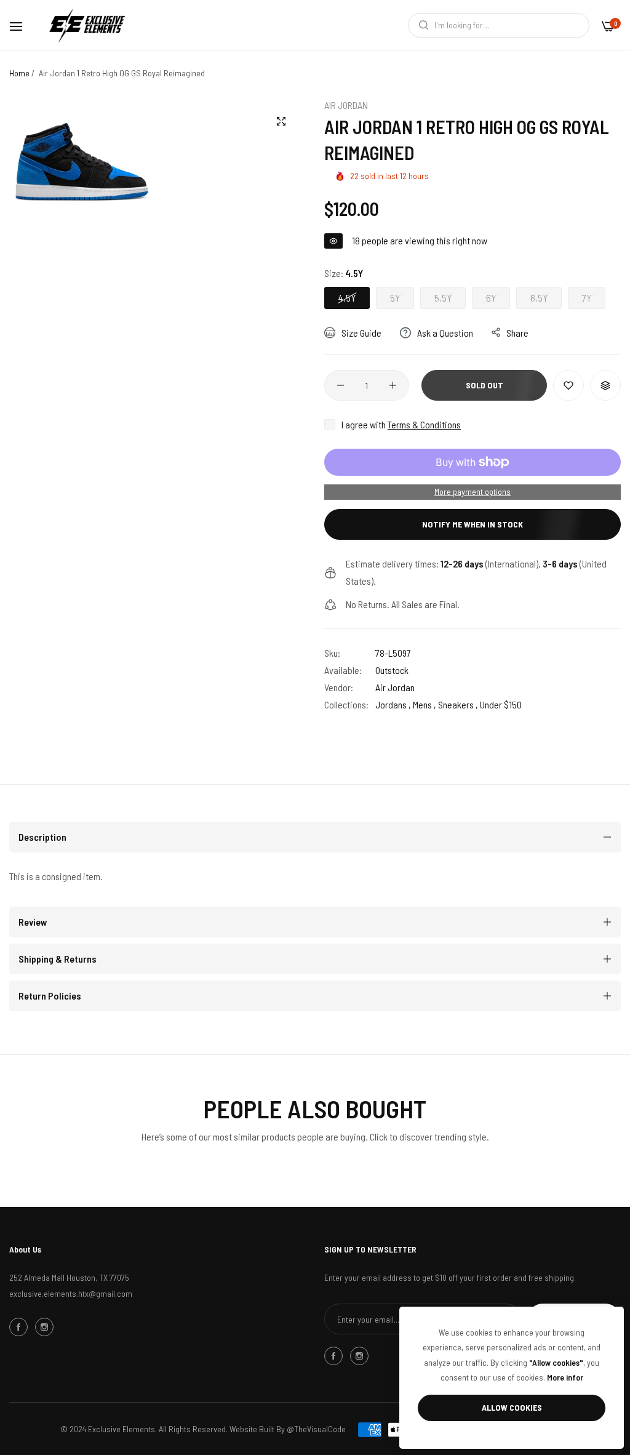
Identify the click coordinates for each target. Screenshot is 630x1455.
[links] (20, 1326)
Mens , (424, 704)
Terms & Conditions (424, 424)
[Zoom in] (281, 121)
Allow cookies (512, 1407)
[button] (568, 385)
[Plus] (393, 385)
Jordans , (393, 704)
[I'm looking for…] (420, 25)
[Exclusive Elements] (87, 25)
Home (19, 73)
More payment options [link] (472, 491)
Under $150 (501, 704)
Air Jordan (346, 105)
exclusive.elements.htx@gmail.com (70, 1293)
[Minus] (340, 385)
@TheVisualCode (316, 1429)
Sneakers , (458, 704)
